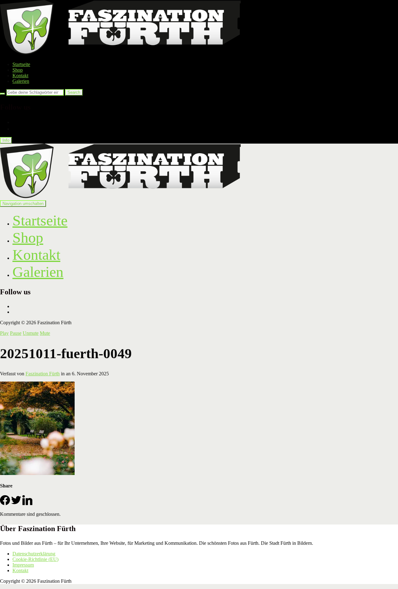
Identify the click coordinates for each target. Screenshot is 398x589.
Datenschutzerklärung (33, 553)
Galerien (20, 81)
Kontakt (20, 75)
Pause (15, 333)
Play (4, 333)
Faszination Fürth (42, 373)
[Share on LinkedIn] (27, 503)
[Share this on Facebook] (5, 503)
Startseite (21, 64)
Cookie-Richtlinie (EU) (35, 559)
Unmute (31, 333)
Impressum (23, 565)
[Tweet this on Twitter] (16, 503)
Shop (17, 70)
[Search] (2, 94)
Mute (45, 333)
